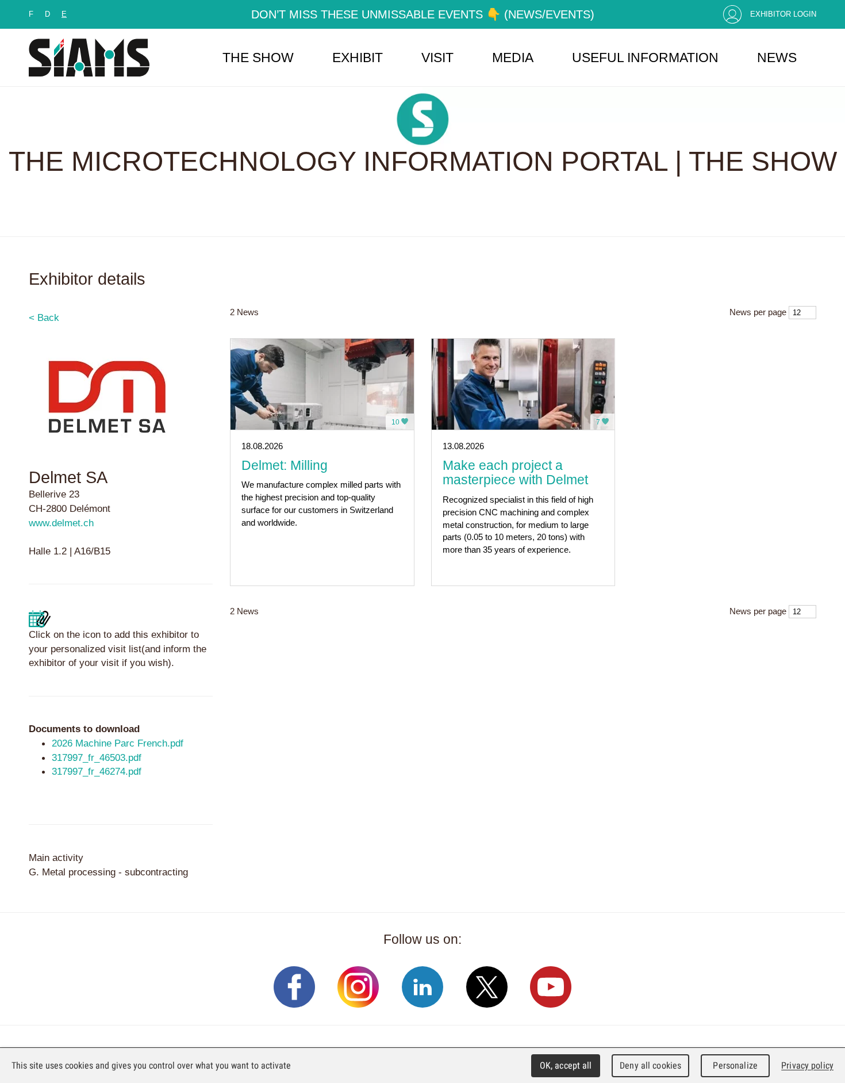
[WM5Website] (89, 57)
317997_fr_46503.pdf (96, 757)
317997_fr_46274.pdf (96, 771)
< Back (44, 317)
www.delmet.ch (61, 523)
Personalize (735, 1065)
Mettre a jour (40, 618)
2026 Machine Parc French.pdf (117, 743)
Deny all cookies (650, 1065)
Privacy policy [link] (807, 1065)
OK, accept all (566, 1065)
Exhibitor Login (783, 14)
